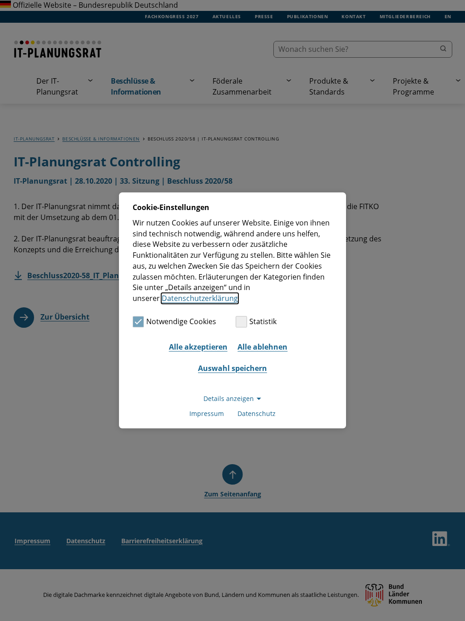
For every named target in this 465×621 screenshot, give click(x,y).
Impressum (206, 414)
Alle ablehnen (262, 347)
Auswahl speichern (232, 368)
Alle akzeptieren (198, 347)
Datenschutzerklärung (200, 298)
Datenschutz (256, 414)
